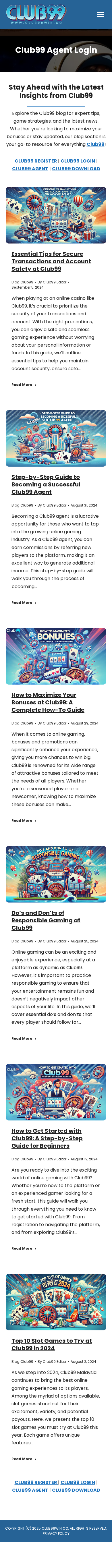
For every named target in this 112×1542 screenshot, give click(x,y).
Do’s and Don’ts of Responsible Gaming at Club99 (45, 920)
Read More (21, 384)
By (52, 282)
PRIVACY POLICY (56, 1533)
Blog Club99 (22, 282)
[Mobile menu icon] (100, 14)
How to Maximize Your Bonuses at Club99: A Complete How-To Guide (47, 702)
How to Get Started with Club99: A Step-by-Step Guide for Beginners (47, 1138)
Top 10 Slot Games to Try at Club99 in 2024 (51, 1344)
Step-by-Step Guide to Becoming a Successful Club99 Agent (45, 484)
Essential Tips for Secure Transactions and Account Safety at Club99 (51, 261)
